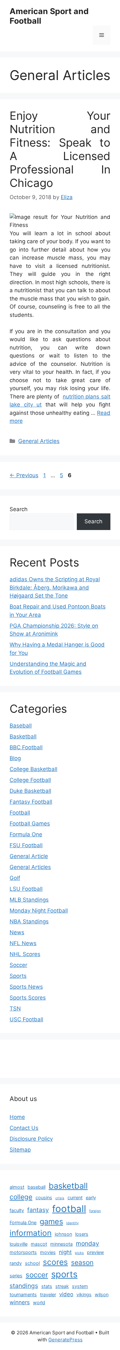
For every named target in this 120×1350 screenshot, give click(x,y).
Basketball (23, 736)
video (66, 1294)
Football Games (30, 823)
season (82, 1262)
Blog (15, 758)
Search (19, 509)
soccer (37, 1274)
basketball (68, 1186)
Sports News (26, 987)
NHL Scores (25, 954)
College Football (30, 780)
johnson (63, 1234)
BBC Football (26, 747)
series (16, 1275)
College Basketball (33, 769)
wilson (101, 1294)
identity (72, 1223)
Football (20, 812)
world (39, 1302)
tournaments (23, 1294)
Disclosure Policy (31, 1139)
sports (64, 1274)
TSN (15, 1008)
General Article (29, 856)
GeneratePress (65, 1340)
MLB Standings (29, 899)
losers (81, 1234)
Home (17, 1117)
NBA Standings (29, 921)
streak (62, 1286)
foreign (95, 1211)
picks (79, 1253)
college (21, 1197)
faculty (17, 1210)
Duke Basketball (30, 791)
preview (95, 1252)
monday (87, 1243)
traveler (48, 1294)
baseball (36, 1187)
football (69, 1208)
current (75, 1197)
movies (48, 1252)
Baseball (21, 725)
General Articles (39, 441)
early (91, 1197)
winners (20, 1302)
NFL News (23, 943)
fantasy (38, 1210)
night (65, 1252)
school (32, 1263)
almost (17, 1187)
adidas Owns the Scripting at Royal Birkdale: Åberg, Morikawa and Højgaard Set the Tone (55, 587)
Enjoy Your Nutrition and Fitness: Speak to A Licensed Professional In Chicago (60, 149)
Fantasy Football (31, 802)
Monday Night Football (39, 910)
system (80, 1286)
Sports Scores (28, 997)
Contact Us (24, 1128)
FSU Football (26, 845)
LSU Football (26, 889)
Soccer (18, 965)
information (31, 1233)
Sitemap (20, 1149)
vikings (84, 1294)
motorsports (23, 1252)
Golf (15, 878)
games (51, 1221)
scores (55, 1262)
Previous (24, 475)
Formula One (26, 834)
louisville (19, 1244)
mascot (39, 1244)
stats (46, 1286)
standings (24, 1286)
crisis (59, 1198)
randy (16, 1263)
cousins (44, 1197)
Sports (18, 976)
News (17, 932)
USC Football (26, 1019)
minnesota (61, 1244)
